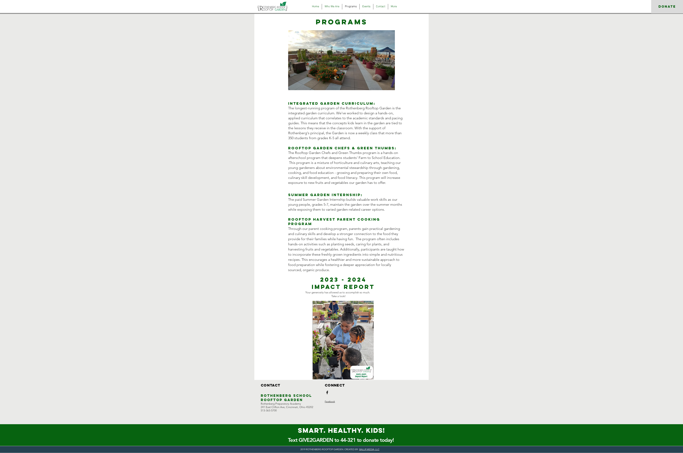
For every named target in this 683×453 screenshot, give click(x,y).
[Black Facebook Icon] (327, 392)
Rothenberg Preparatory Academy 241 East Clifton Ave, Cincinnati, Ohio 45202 (287, 405)
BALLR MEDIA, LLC (369, 449)
